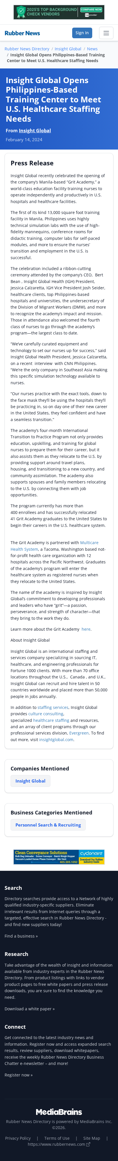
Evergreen (79, 733)
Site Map (91, 1138)
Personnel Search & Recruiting (48, 825)
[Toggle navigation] (106, 33)
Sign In (82, 32)
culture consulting (45, 713)
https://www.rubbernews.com (57, 1144)
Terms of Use (57, 1138)
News (92, 48)
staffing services (53, 707)
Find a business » (21, 936)
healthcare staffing (51, 720)
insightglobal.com (56, 739)
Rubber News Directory (27, 48)
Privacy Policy (18, 1138)
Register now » (19, 1075)
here (86, 629)
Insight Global (68, 48)
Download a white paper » (30, 1008)
